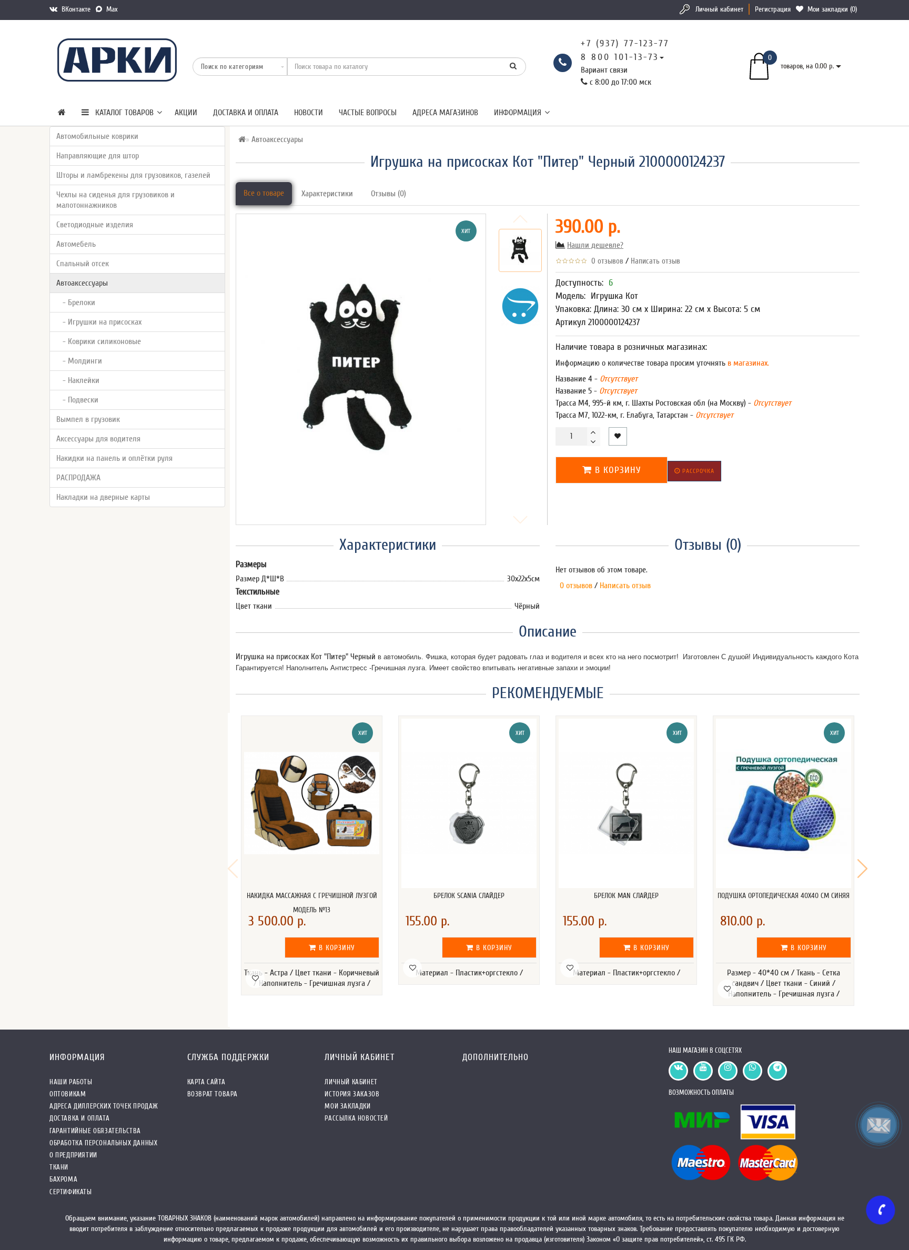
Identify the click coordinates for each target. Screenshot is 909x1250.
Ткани (58, 1167)
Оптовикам (67, 1094)
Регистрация (773, 9)
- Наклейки (77, 380)
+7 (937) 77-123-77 (625, 43)
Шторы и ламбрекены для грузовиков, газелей (133, 175)
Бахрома (63, 1179)
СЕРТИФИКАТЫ (70, 1192)
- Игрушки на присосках (99, 322)
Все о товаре (264, 193)
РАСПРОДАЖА (78, 477)
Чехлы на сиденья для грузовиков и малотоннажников (115, 200)
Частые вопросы (368, 112)
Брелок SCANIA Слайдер (468, 895)
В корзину (616, 470)
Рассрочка (697, 471)
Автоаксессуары (82, 283)
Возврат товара (212, 1094)
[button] (862, 868)
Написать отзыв (655, 261)
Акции (186, 112)
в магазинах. (747, 363)
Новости (308, 112)
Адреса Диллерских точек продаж (103, 1106)
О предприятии (73, 1155)
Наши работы (71, 1082)
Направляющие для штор (97, 155)
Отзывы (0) (388, 193)
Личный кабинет (719, 9)
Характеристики (327, 193)
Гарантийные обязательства (95, 1131)
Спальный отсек (82, 263)
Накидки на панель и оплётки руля (114, 458)
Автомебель (76, 244)
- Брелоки (75, 302)
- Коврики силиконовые (98, 341)
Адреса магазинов (445, 112)
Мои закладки (347, 1106)
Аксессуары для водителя (98, 438)
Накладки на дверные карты (103, 497)
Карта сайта (206, 1082)
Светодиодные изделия (94, 224)
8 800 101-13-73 (620, 57)
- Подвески (77, 400)
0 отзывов (605, 261)
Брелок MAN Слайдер (626, 895)
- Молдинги (79, 361)
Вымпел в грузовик (88, 419)
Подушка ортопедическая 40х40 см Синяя (784, 895)
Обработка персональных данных (103, 1143)
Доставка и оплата (245, 112)
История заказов (352, 1094)
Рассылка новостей (356, 1118)
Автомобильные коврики (97, 136)
